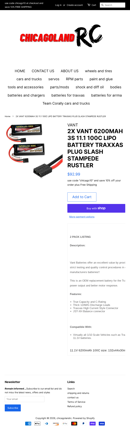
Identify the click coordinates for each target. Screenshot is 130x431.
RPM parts (74, 79)
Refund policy (74, 406)
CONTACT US (43, 71)
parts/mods (59, 87)
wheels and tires (98, 71)
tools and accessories (26, 87)
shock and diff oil (90, 87)
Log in (58, 5)
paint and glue (101, 79)
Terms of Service (76, 402)
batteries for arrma (106, 95)
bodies (115, 87)
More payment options (81, 216)
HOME (20, 71)
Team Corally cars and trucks (66, 103)
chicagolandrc (64, 418)
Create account (75, 5)
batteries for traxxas (68, 95)
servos (53, 79)
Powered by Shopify (84, 418)
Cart (94, 5)
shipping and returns (78, 393)
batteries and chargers (26, 95)
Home (7, 116)
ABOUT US (69, 71)
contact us (73, 397)
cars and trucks (29, 79)
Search (71, 388)
